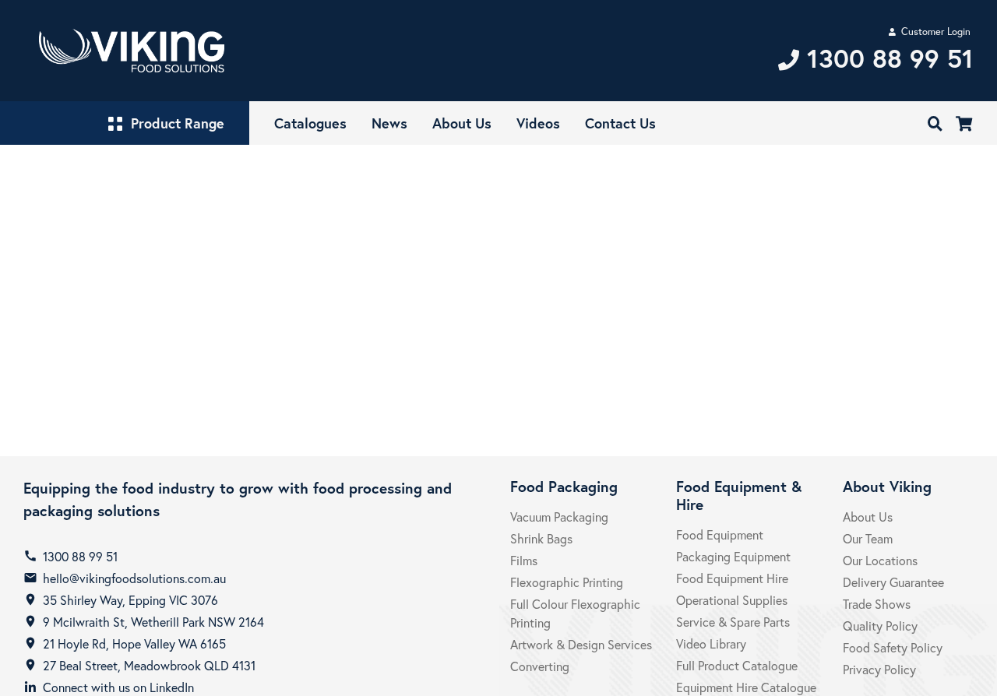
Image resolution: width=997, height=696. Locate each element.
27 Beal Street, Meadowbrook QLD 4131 (149, 665)
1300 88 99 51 (80, 556)
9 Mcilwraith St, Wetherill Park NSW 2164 (153, 621)
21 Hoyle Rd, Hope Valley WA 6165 (134, 643)
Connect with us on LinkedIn (118, 687)
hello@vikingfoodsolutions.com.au (134, 578)
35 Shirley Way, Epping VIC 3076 (130, 600)
